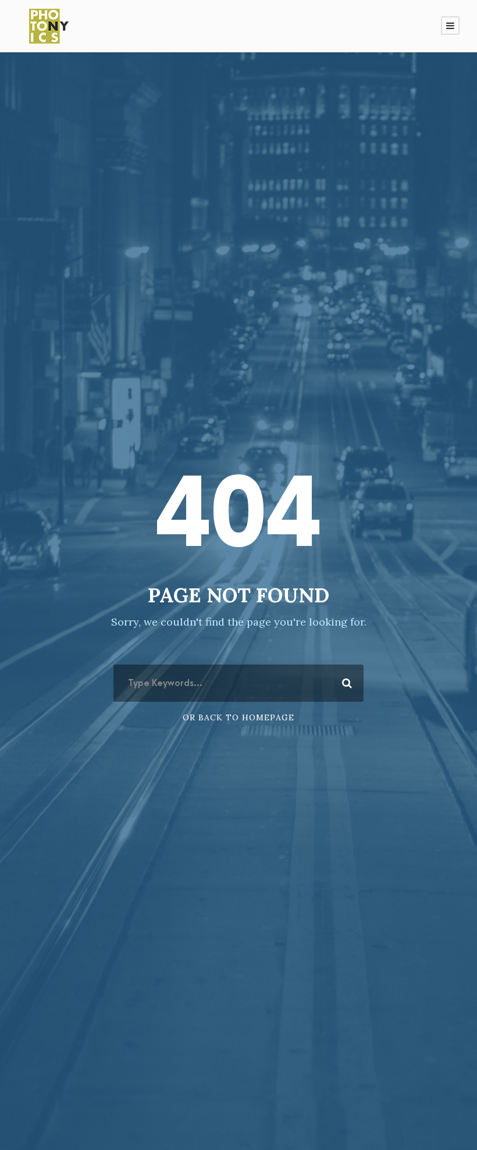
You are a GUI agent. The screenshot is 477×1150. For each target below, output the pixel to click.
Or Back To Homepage (238, 717)
